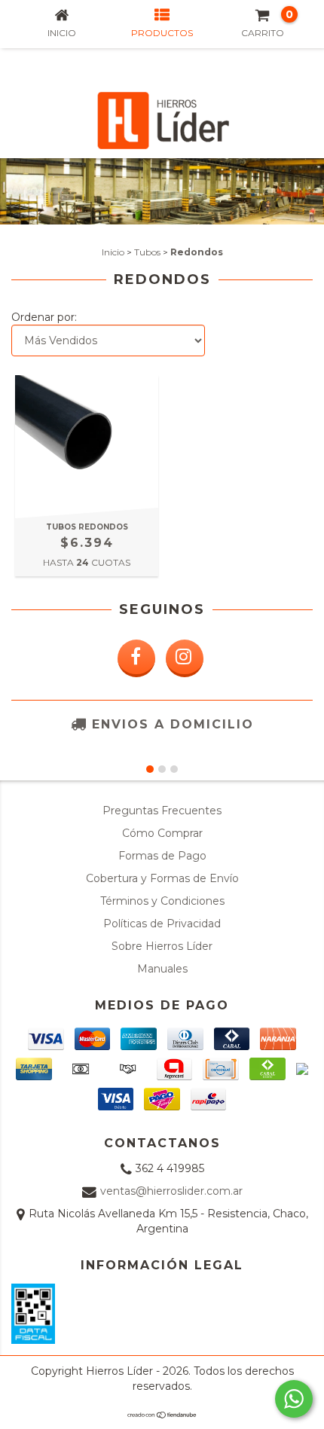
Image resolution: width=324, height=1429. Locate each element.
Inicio (113, 252)
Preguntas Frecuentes (162, 810)
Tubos (147, 252)
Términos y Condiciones (162, 901)
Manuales (162, 969)
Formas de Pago (162, 856)
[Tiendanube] (162, 1415)
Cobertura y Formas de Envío (162, 878)
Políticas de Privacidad (162, 923)
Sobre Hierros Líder (162, 946)
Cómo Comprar (162, 833)
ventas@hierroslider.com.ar (171, 1191)
